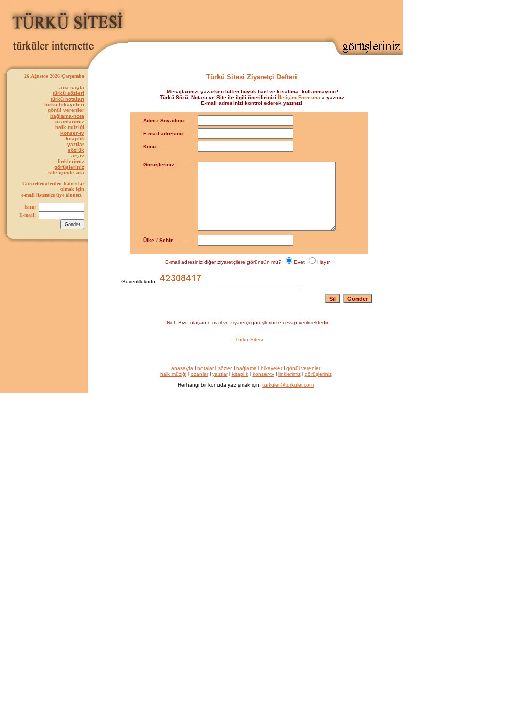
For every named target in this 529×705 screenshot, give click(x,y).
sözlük (76, 150)
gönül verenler (66, 110)
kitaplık (75, 138)
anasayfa (182, 368)
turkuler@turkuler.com (288, 385)
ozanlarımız (69, 121)
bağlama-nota (67, 116)
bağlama (246, 368)
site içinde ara (66, 172)
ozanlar (199, 374)
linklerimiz (71, 161)
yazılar (75, 144)
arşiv (77, 155)
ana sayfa (71, 87)
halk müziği (69, 127)
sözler (225, 368)
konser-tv (72, 133)
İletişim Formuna (299, 97)
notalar (205, 368)
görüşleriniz (69, 167)
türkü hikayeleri (64, 104)
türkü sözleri (68, 93)
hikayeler (271, 368)
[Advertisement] (282, 18)
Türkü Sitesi (249, 339)
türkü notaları (67, 99)
